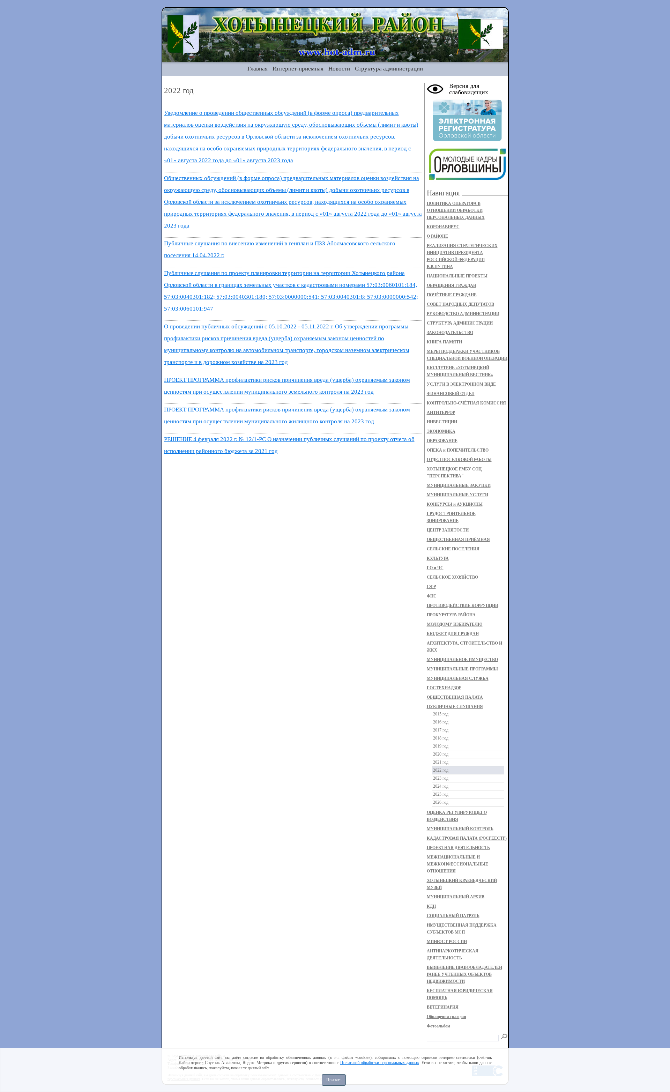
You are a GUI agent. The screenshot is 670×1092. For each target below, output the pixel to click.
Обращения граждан (446, 1016)
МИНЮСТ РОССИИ (447, 941)
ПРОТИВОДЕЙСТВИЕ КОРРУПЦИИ (462, 605)
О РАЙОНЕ (437, 236)
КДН (431, 906)
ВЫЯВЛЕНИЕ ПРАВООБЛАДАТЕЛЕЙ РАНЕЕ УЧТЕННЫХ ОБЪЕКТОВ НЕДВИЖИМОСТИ (464, 974)
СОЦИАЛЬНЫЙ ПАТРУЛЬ (453, 915)
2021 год (440, 762)
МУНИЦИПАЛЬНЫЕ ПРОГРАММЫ (462, 669)
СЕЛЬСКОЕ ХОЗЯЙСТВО (452, 577)
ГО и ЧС (435, 567)
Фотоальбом (438, 1026)
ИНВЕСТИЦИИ (442, 421)
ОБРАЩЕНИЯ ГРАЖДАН (451, 285)
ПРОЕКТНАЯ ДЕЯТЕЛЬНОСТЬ (458, 847)
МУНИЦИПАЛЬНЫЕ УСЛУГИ (457, 494)
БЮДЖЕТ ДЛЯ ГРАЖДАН (453, 633)
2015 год (440, 714)
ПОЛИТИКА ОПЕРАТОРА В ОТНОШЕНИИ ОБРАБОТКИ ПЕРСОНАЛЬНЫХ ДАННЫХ (456, 210)
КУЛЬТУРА (438, 558)
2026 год (440, 802)
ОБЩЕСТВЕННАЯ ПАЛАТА (455, 697)
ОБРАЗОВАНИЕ (442, 440)
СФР (431, 586)
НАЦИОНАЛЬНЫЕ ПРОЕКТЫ (457, 276)
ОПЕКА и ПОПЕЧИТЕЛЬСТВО (458, 450)
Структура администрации (389, 68)
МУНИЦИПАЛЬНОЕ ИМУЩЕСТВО (462, 659)
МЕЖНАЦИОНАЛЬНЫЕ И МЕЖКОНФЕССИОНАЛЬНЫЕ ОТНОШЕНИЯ (457, 864)
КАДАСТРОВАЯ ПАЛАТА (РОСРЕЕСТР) (467, 838)
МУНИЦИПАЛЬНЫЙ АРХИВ (455, 896)
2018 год (440, 738)
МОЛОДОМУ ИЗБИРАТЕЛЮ (455, 624)
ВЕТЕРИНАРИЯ (443, 1007)
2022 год (440, 770)
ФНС (432, 596)
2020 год (440, 754)
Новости (339, 68)
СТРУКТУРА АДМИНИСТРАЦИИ (460, 323)
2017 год (440, 730)
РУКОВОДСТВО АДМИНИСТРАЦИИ (463, 313)
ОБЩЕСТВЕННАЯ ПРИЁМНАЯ (458, 539)
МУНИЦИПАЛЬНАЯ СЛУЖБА (458, 678)
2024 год (440, 786)
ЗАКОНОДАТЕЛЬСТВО (450, 332)
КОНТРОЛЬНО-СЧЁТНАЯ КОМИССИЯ (466, 403)
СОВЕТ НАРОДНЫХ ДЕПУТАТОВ (460, 304)
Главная (257, 68)
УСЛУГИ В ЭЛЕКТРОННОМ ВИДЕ (461, 384)
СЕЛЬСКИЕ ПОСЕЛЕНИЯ (453, 549)
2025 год (440, 794)
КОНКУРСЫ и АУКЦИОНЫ (455, 504)
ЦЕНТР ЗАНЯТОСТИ (448, 530)
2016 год (440, 722)
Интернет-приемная (298, 68)
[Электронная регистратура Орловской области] (467, 140)
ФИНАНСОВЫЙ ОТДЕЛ (451, 393)
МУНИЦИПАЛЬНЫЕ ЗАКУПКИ (459, 485)
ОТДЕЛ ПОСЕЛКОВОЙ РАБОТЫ (459, 459)
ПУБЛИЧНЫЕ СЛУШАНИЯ (455, 706)
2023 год (440, 778)
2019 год (440, 746)
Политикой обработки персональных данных (379, 1062)
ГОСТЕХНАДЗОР (444, 687)
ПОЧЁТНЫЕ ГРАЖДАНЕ (452, 294)
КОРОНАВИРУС (443, 226)
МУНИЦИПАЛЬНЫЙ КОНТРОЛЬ (460, 828)
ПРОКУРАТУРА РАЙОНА (451, 614)
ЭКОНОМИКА (441, 431)
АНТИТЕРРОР (441, 412)
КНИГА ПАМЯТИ (444, 342)
